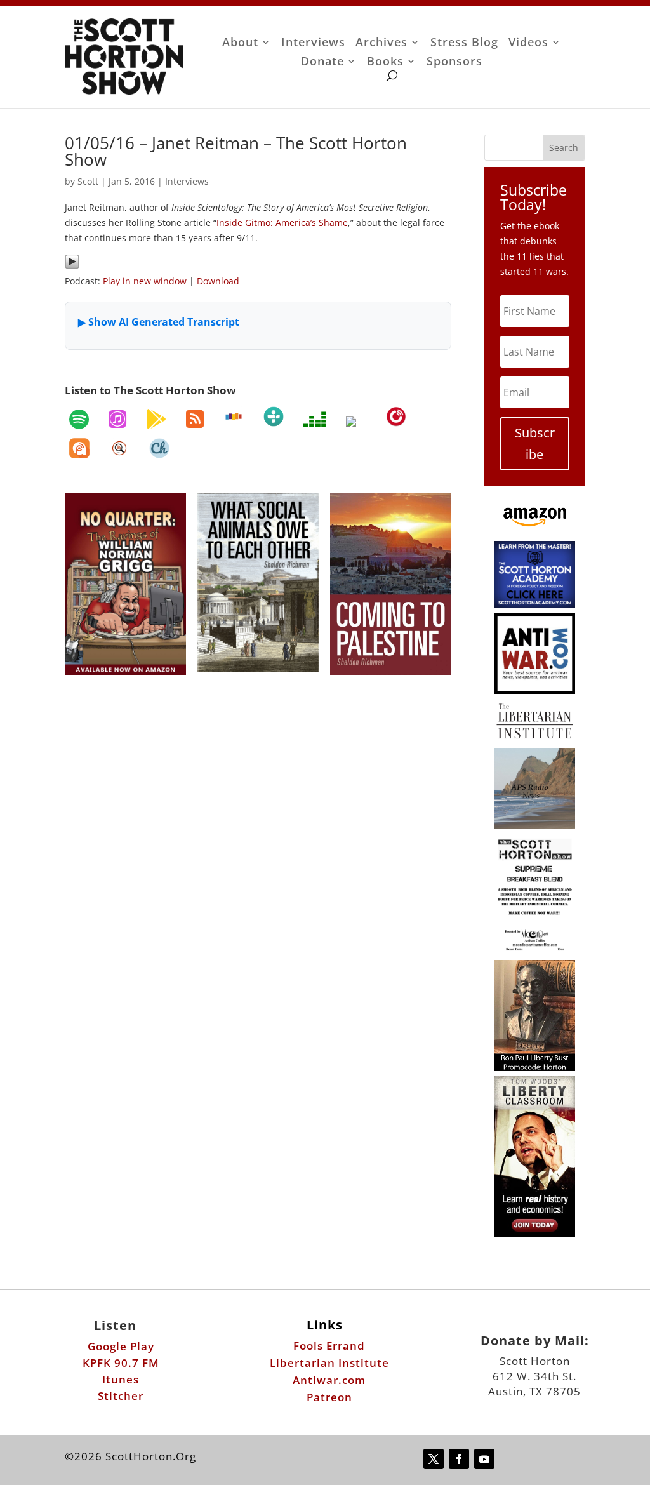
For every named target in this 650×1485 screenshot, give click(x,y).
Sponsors (454, 63)
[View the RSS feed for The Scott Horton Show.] (195, 419)
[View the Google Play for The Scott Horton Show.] (156, 419)
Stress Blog (464, 43)
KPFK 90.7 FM (121, 1362)
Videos (528, 43)
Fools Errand (329, 1345)
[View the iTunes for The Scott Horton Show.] (117, 419)
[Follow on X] (433, 1459)
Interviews (313, 43)
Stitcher (120, 1395)
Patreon (329, 1397)
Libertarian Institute (329, 1362)
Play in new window (145, 281)
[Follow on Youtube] (484, 1459)
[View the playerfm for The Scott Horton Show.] (396, 416)
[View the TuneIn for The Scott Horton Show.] (273, 416)
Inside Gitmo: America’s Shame (282, 222)
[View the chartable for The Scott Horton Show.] (159, 448)
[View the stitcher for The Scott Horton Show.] (233, 416)
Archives (381, 43)
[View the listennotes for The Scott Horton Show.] (119, 448)
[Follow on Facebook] (459, 1459)
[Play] (72, 266)
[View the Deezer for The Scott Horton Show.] (315, 419)
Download (218, 281)
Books (385, 63)
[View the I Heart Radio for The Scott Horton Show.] (356, 421)
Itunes (120, 1379)
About (240, 43)
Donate (322, 63)
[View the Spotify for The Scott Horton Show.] (79, 419)
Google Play (121, 1346)
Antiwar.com (329, 1380)
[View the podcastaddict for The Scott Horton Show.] (79, 448)
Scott (87, 181)
